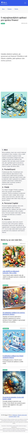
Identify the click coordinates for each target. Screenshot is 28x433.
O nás (18, 416)
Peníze (16, 9)
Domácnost (5, 285)
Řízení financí (5, 328)
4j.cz (3, 9)
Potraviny (5, 243)
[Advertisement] (14, 39)
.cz (4, 3)
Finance (10, 9)
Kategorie (14, 415)
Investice (5, 369)
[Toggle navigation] (25, 3)
